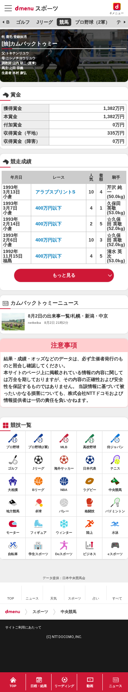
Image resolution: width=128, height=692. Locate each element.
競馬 (64, 22)
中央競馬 (68, 611)
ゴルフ (23, 22)
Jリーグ (44, 22)
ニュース (115, 686)
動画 (90, 686)
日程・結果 (39, 686)
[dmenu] (12, 612)
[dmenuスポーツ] (39, 8)
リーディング (64, 686)
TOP (13, 686)
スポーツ (40, 611)
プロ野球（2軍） (92, 22)
